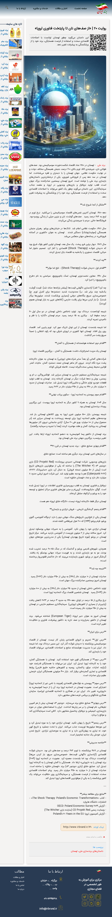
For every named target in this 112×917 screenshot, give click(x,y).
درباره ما (21, 889)
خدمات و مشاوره (40, 8)
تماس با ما (20, 885)
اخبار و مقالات (61, 8)
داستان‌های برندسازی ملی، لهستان (87, 851)
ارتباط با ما (21, 8)
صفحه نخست (81, 8)
